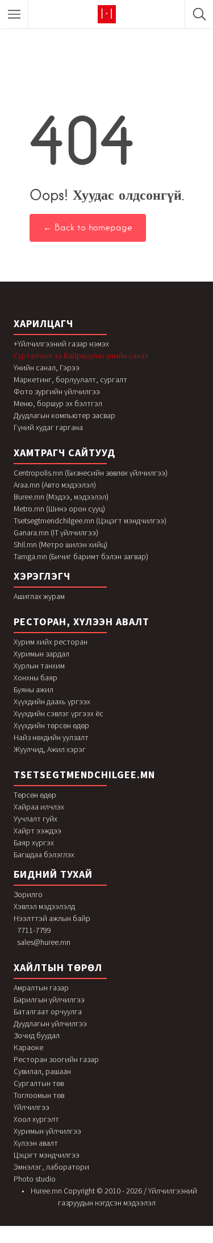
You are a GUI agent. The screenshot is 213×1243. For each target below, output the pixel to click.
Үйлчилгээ (31, 1107)
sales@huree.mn (43, 942)
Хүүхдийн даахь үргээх (52, 701)
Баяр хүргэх (34, 842)
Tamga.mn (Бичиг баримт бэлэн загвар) (81, 556)
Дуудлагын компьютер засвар (64, 415)
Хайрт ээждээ (37, 830)
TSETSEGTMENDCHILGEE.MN (84, 774)
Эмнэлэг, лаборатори (51, 1167)
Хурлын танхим (39, 665)
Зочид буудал (37, 1035)
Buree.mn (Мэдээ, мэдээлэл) (61, 497)
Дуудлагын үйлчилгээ (50, 1023)
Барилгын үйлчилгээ (49, 999)
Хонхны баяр (35, 677)
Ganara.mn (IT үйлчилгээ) (56, 532)
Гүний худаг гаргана (48, 427)
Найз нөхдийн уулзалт (51, 737)
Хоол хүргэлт (36, 1119)
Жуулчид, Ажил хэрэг (50, 749)
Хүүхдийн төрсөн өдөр (51, 725)
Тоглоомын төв (39, 1095)
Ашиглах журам (39, 596)
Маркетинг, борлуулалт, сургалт (70, 379)
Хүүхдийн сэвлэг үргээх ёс (58, 713)
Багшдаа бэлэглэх (44, 854)
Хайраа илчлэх (39, 807)
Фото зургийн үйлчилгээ (57, 391)
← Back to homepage (87, 227)
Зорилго (28, 894)
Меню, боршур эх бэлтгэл (58, 403)
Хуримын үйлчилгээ (47, 1131)
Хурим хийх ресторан (50, 642)
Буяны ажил (33, 689)
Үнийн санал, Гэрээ (47, 367)
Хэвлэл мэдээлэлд (44, 906)
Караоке (28, 1047)
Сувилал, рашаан (42, 1071)
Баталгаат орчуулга (48, 1011)
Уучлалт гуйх (35, 818)
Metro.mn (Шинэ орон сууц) (59, 508)
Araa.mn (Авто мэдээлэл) (55, 485)
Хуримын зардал (41, 654)
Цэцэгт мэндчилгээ (47, 1155)
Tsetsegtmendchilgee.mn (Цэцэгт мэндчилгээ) (90, 520)
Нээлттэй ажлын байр (52, 918)
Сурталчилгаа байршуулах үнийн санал (81, 355)
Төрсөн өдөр (35, 795)
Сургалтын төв (39, 1083)
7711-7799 (34, 930)
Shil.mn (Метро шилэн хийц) (60, 544)
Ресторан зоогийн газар (56, 1059)
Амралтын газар (41, 987)
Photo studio (35, 1179)
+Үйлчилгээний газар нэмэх (61, 343)
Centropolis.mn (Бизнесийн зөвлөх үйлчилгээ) (91, 473)
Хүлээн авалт (36, 1143)
